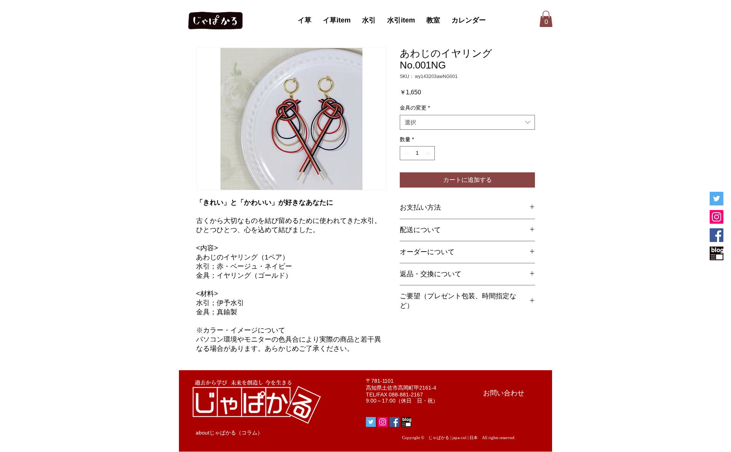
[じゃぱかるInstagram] (716, 217)
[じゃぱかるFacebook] (716, 235)
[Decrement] (405, 153)
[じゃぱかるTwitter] (716, 198)
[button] (546, 19)
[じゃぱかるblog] (716, 253)
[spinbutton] (417, 153)
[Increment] (429, 153)
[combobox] (467, 122)
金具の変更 (415, 108)
